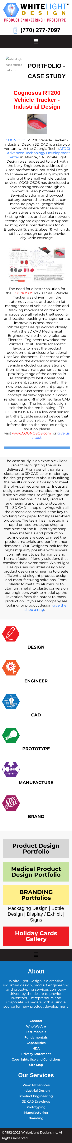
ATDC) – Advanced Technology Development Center (37, 153)
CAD (36, 715)
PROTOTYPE (36, 748)
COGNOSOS (16, 140)
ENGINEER (36, 681)
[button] (36, 41)
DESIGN (36, 647)
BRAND (36, 816)
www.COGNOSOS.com (31, 433)
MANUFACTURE (36, 782)
